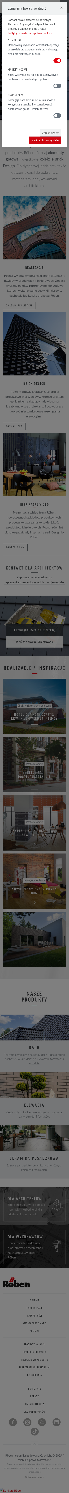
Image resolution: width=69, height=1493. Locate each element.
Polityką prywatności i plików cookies (30, 33)
